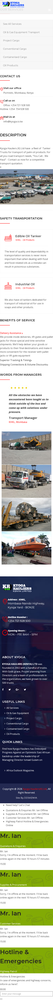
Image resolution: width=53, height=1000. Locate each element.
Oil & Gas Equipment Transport (21, 32)
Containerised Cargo (15, 57)
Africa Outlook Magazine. (20, 770)
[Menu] (49, 10)
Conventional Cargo (14, 48)
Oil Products (10, 65)
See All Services (12, 24)
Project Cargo (11, 40)
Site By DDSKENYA (26, 797)
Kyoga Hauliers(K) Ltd (35, 789)
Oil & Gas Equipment (17, 713)
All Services (12, 707)
